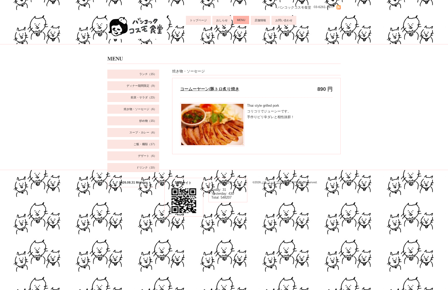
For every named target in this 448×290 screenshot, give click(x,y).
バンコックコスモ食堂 (276, 182)
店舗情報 (260, 20)
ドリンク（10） (146, 167)
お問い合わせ (283, 20)
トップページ (198, 20)
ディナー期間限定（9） (142, 85)
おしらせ (222, 20)
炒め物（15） (148, 120)
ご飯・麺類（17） (145, 144)
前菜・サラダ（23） (144, 97)
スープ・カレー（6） (143, 132)
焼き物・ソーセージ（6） (140, 109)
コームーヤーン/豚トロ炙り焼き (209, 89)
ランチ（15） (148, 74)
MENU (241, 20)
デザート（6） (147, 155)
